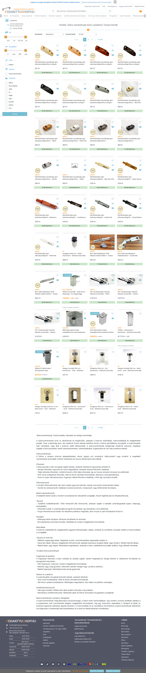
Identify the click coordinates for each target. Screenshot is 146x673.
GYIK (103, 6)
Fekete (11, 65)
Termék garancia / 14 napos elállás (54, 629)
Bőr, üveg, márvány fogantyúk (98, 16)
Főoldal (62, 25)
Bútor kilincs (125, 632)
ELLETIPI (11, 102)
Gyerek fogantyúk (125, 16)
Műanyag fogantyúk (139, 16)
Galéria (45, 640)
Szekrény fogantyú (127, 651)
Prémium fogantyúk (40, 16)
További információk (80, 671)
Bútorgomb (125, 649)
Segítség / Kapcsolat (92, 6)
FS (9, 92)
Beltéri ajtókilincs (127, 646)
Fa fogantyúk (113, 16)
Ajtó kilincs (124, 643)
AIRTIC (11, 83)
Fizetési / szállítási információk (53, 626)
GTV (10, 108)
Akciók (6, 16)
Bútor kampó (125, 629)
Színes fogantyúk (27, 16)
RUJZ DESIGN (13, 86)
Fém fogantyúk (14, 16)
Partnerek (46, 646)
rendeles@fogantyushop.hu (18, 625)
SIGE (10, 99)
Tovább (100, 39)
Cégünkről (46, 632)
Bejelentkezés (139, 6)
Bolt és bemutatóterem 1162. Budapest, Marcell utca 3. (19, 632)
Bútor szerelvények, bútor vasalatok (85, 25)
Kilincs (123, 640)
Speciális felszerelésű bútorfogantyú (75, 16)
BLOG (123, 623)
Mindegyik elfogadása (113, 671)
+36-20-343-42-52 (15, 628)
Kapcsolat (46, 623)
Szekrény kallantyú (127, 660)
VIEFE (10, 89)
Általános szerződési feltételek (84, 642)
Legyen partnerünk (125, 6)
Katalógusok (112, 6)
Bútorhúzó (124, 637)
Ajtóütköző (125, 657)
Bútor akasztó (126, 635)
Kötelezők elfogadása (96, 671)
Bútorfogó (124, 626)
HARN (10, 96)
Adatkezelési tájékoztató (82, 639)
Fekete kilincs (125, 654)
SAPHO (11, 105)
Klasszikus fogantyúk (55, 16)
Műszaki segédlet (49, 643)
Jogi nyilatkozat (79, 636)
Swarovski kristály (15, 74)
